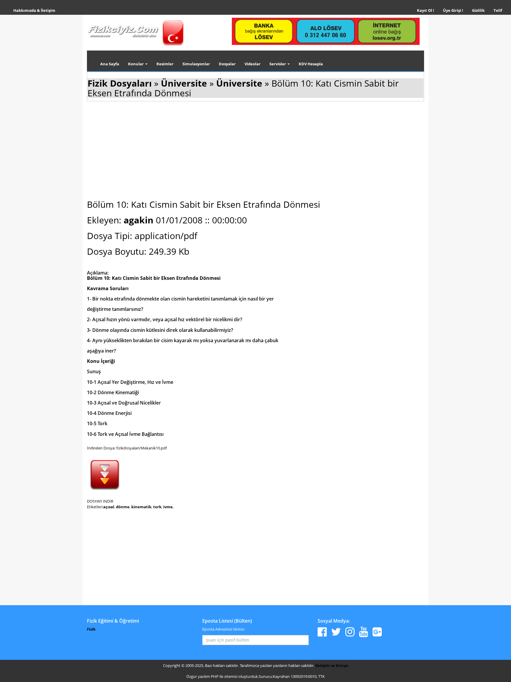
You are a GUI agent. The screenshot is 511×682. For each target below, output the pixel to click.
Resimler (165, 63)
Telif (498, 10)
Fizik (91, 629)
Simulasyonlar (196, 63)
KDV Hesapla (311, 63)
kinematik (141, 506)
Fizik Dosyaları (120, 83)
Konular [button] (136, 63)
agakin (140, 220)
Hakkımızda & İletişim (34, 10)
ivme (168, 506)
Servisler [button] (278, 63)
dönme (123, 506)
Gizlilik (480, 10)
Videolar (253, 63)
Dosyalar (227, 63)
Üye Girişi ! (453, 10)
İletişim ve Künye (331, 665)
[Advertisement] (255, 149)
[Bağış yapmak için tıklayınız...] (326, 31)
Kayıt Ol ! (425, 10)
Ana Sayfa (109, 63)
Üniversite (184, 83)
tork (157, 506)
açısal (108, 506)
